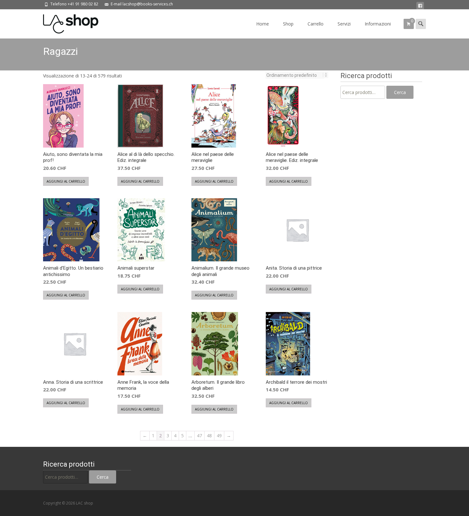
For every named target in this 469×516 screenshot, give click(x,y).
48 (209, 435)
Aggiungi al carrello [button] (66, 181)
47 (199, 435)
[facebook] (420, 6)
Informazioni (378, 24)
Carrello (316, 24)
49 (219, 435)
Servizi (344, 24)
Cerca (400, 92)
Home (262, 24)
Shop (288, 24)
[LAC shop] (65, 22)
